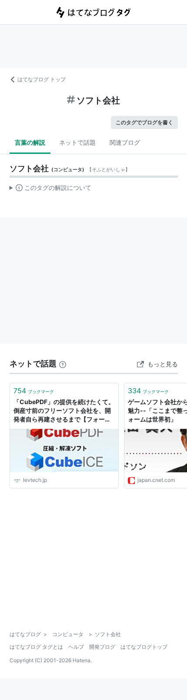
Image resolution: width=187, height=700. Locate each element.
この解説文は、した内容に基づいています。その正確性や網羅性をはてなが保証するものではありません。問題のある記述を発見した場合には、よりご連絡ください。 (51, 189)
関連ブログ (125, 142)
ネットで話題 (77, 142)
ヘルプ (76, 647)
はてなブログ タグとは (36, 647)
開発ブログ (102, 647)
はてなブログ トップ (41, 79)
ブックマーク (33, 390)
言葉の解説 (30, 142)
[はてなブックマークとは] (62, 363)
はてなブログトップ (143, 647)
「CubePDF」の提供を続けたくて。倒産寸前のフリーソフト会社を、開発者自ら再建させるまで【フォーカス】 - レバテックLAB (63, 411)
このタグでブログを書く (144, 122)
